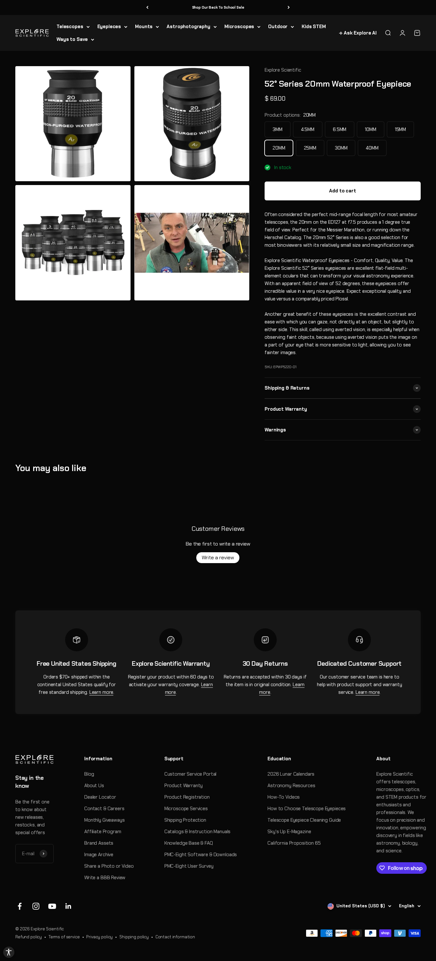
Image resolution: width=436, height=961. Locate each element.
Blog (89, 774)
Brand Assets (98, 843)
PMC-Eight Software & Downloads (200, 854)
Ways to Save (72, 39)
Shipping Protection (185, 820)
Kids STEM (314, 26)
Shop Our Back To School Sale (218, 7)
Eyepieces (109, 26)
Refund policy (28, 937)
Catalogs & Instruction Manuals (197, 831)
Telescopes (69, 26)
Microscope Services (186, 808)
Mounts (144, 26)
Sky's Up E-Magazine (289, 831)
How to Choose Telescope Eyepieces (306, 808)
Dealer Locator (100, 797)
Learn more (101, 692)
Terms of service (64, 937)
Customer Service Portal (190, 774)
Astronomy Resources (291, 785)
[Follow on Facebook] (19, 906)
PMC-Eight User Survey (189, 866)
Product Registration (187, 797)
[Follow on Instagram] (36, 906)
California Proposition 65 (293, 843)
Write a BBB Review (104, 877)
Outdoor (278, 26)
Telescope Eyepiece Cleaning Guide (304, 820)
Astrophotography (188, 26)
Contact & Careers (104, 808)
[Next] (289, 7)
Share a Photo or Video (109, 866)
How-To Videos (283, 797)
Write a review (218, 557)
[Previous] (147, 7)
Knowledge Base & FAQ (188, 843)
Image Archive (98, 854)
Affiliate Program (102, 831)
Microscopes (239, 26)
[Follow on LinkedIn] (68, 906)
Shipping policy (134, 937)
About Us (94, 785)
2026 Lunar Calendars (290, 774)
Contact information (175, 937)
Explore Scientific (283, 70)
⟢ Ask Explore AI (358, 33)
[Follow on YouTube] (52, 906)
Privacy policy (99, 937)
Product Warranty (183, 785)
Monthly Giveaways (104, 820)
